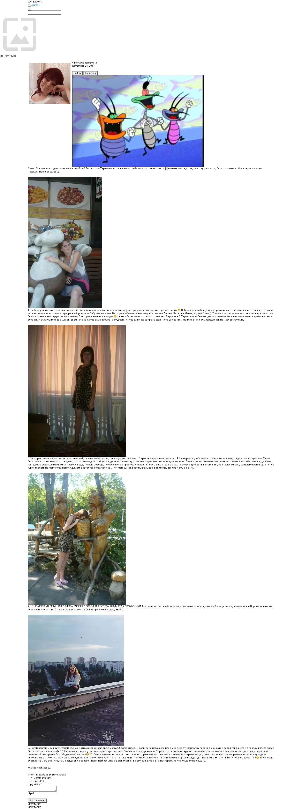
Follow (77, 73)
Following (90, 73)
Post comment (37, 800)
